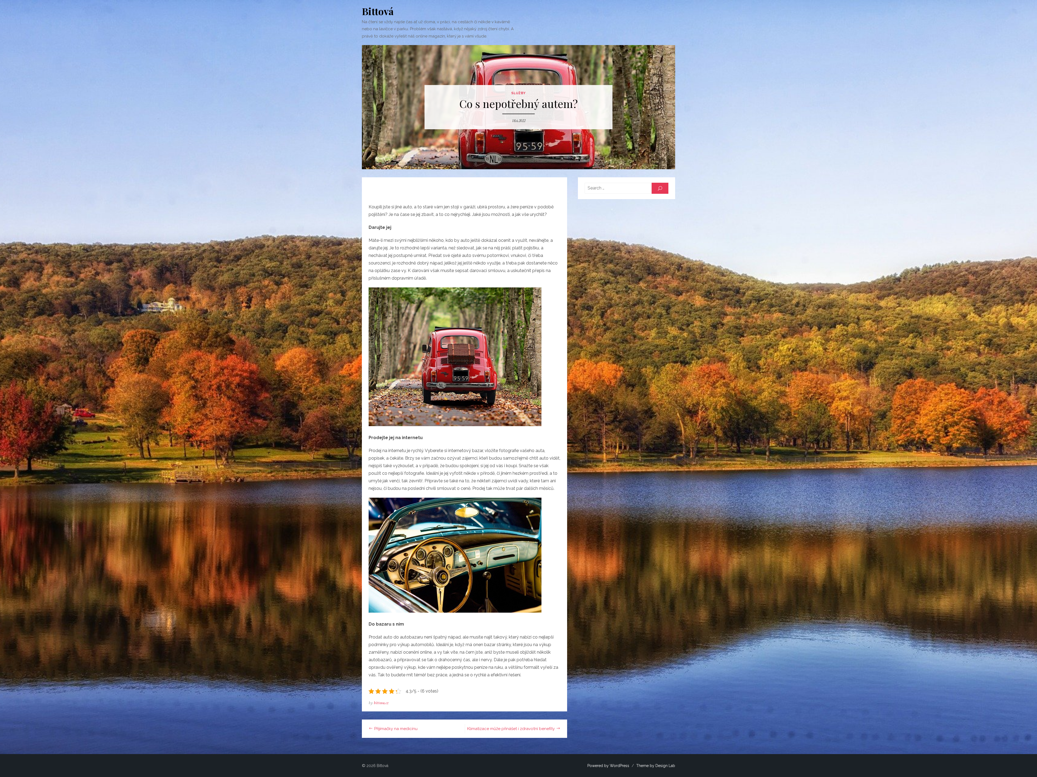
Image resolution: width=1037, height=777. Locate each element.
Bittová (378, 11)
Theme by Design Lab (655, 766)
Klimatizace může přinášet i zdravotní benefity (511, 728)
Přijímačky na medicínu (396, 728)
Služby (518, 93)
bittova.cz (381, 703)
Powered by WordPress (608, 766)
